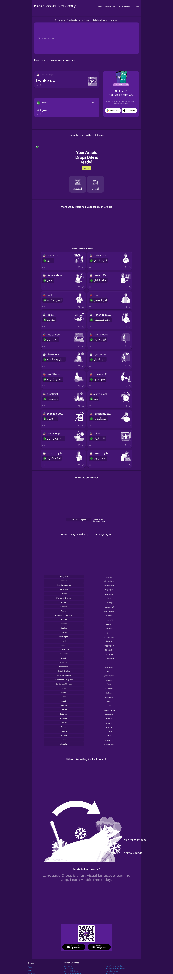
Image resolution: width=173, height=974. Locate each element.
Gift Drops (135, 6)
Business (127, 6)
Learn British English (71, 971)
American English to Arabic (78, 20)
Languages (107, 6)
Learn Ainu (68, 966)
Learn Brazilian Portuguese (115, 968)
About (30, 967)
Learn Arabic (68, 968)
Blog (114, 6)
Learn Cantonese (112, 971)
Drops (100, 6)
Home (60, 20)
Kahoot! (120, 6)
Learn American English (114, 966)
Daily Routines (99, 20)
